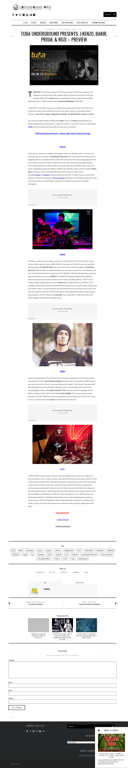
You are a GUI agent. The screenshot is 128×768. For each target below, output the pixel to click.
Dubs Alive (88, 550)
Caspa (39, 550)
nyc (33, 554)
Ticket (56, 559)
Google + (64, 572)
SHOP (33, 22)
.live (25, 22)
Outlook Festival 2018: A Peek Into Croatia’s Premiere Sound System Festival (62, 636)
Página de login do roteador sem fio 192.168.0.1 (38, 635)
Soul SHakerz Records (89, 554)
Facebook (40, 572)
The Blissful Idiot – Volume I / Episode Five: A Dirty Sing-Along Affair (111, 755)
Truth (65, 559)
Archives (70, 740)
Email (86, 572)
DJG (79, 550)
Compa (48, 550)
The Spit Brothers (44, 559)
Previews (67, 29)
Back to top (15, 763)
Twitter (52, 572)
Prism (50, 554)
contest (57, 550)
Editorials (82, 22)
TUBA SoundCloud (62, 526)
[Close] (99, 730)
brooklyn (30, 550)
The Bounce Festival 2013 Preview (89, 603)
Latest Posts (80, 582)
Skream (75, 554)
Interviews (67, 22)
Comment (11, 660)
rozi (67, 554)
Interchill (111, 550)
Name (10, 682)
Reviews (54, 22)
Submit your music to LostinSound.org (91, 755)
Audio (43, 22)
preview (41, 554)
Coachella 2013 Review (35, 603)
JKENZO (15, 554)
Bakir (21, 550)
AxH (13, 550)
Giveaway (100, 550)
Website (11, 698)
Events (59, 29)
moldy (25, 554)
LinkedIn (76, 572)
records (58, 554)
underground (83, 559)
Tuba (72, 559)
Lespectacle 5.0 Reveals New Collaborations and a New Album (86, 635)
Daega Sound (68, 550)
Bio (45, 582)
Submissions (98, 22)
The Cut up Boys (106, 554)
